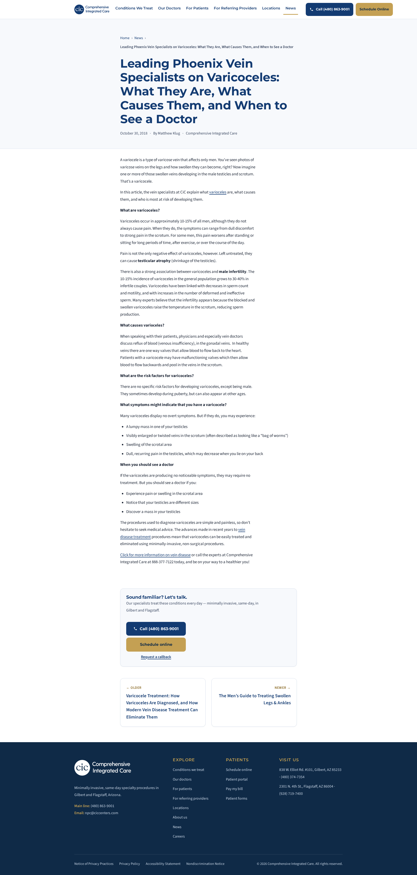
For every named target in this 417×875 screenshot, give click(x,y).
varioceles (217, 192)
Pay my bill (234, 788)
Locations (271, 8)
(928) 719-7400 (291, 793)
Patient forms (236, 798)
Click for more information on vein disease (155, 555)
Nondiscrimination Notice (205, 863)
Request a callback (156, 657)
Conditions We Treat (134, 8)
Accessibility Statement (163, 863)
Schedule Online (374, 9)
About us (180, 817)
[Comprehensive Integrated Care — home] (91, 9)
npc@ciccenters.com (101, 813)
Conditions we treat (188, 769)
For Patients (197, 8)
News (290, 8)
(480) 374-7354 (293, 777)
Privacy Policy (129, 863)
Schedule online (156, 644)
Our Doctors (169, 8)
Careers (179, 836)
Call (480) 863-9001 (332, 9)
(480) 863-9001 (102, 806)
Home (125, 38)
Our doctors (182, 779)
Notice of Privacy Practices (93, 863)
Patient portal (237, 779)
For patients (182, 788)
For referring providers (190, 798)
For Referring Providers (235, 8)
